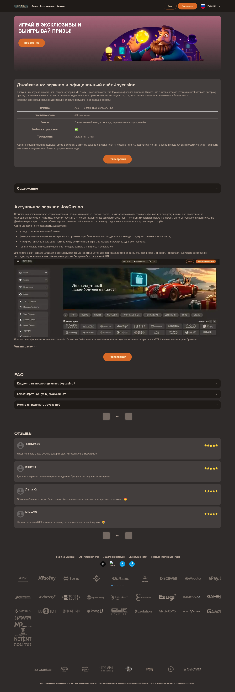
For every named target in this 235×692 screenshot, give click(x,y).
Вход (170, 6)
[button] (112, 585)
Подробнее (31, 42)
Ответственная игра (89, 557)
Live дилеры (47, 6)
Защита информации (114, 557)
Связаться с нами (138, 557)
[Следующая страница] (128, 416)
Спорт (34, 6)
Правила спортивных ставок (165, 557)
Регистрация (187, 6)
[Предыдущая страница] (106, 416)
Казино (61, 6)
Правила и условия (64, 557)
